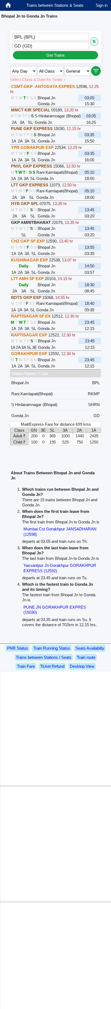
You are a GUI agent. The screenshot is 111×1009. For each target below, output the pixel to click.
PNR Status (17, 648)
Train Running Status (51, 648)
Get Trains (55, 55)
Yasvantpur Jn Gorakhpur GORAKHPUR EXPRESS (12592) (59, 568)
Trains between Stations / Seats (43, 657)
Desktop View (82, 666)
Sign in (101, 5)
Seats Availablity (89, 648)
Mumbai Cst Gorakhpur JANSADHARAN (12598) (59, 532)
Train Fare (26, 666)
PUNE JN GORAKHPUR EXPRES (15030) (54, 610)
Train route (86, 657)
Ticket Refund (52, 666)
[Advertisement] (55, 728)
